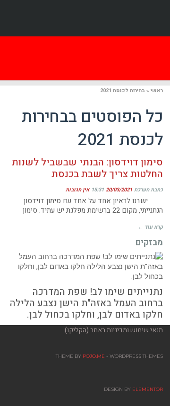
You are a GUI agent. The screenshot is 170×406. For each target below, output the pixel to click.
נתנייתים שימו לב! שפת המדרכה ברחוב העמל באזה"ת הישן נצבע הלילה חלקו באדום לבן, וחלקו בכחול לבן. (86, 303)
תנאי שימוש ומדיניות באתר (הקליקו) (114, 330)
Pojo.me (94, 356)
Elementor (147, 389)
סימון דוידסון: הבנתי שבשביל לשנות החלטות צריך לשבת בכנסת (87, 168)
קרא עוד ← (150, 227)
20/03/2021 (119, 190)
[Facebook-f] (85, 18)
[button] (48, 58)
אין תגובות (77, 190)
